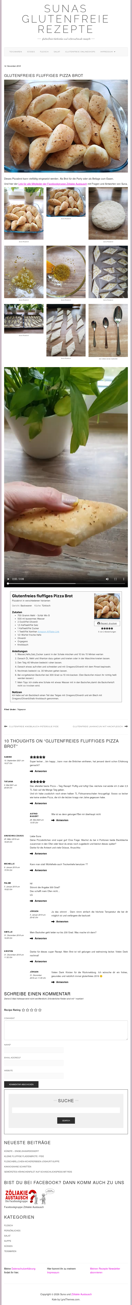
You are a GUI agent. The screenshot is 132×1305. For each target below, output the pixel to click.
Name (7, 1045)
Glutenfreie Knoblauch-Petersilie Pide (34, 726)
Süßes (31, 52)
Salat (57, 52)
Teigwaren (15, 52)
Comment (9, 1018)
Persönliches (12, 1230)
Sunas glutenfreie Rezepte (66, 19)
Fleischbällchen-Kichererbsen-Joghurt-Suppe (31, 1161)
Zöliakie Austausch (81, 1294)
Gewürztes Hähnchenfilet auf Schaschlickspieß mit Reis (38, 1171)
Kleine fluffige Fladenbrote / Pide (24, 1156)
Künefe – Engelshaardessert (21, 1150)
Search (66, 1120)
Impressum (107, 52)
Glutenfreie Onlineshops (80, 52)
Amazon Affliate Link (48, 631)
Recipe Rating (12, 1010)
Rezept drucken (108, 623)
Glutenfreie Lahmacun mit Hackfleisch (98, 726)
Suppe (7, 1240)
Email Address (12, 1057)
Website (8, 1070)
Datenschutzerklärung (23, 1268)
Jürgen (34, 911)
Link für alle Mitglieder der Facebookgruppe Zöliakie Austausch (52, 183)
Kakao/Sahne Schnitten (17, 1166)
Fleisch (44, 52)
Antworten (41, 771)
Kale (54, 1299)
